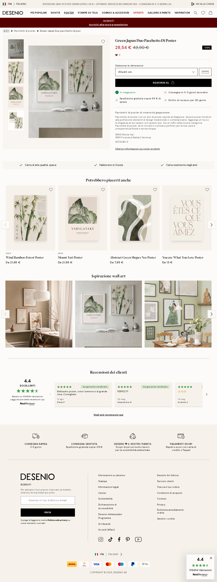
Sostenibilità (105, 498)
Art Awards (104, 524)
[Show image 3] (16, 97)
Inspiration (182, 12)
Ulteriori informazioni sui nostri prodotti (137, 148)
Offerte (138, 12)
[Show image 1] (16, 49)
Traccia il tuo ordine (168, 487)
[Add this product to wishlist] (103, 41)
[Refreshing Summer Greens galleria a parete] (178, 314)
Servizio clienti (165, 481)
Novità (55, 12)
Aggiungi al (161, 82)
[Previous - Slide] (5, 225)
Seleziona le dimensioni (129, 65)
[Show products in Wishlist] (203, 13)
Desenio (118, 572)
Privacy (161, 504)
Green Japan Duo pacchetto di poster (60, 30)
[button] (205, 72)
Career (102, 493)
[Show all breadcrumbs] (6, 31)
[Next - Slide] (212, 225)
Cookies (161, 498)
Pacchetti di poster (25, 30)
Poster (69, 12)
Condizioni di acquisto (169, 493)
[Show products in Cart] (210, 13)
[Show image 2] (16, 72)
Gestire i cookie (166, 518)
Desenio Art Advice (168, 475)
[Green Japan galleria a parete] (108, 314)
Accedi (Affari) (106, 529)
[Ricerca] (195, 13)
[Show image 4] (16, 120)
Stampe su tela (88, 12)
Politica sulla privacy (57, 520)
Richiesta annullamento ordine (170, 511)
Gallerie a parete (159, 12)
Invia (47, 512)
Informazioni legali (108, 487)
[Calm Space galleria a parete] (38, 314)
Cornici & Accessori (115, 12)
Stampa (102, 481)
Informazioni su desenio (111, 475)
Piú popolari (39, 12)
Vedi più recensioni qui (108, 414)
